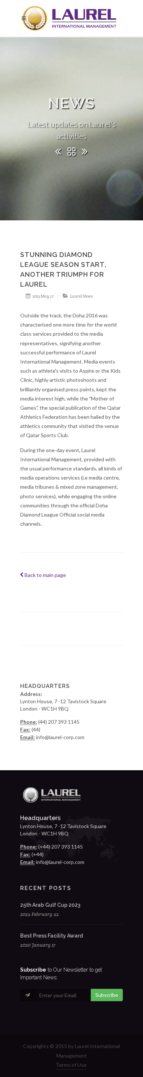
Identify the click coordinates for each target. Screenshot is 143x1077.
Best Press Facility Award (51, 936)
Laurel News (81, 296)
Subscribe (106, 995)
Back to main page (44, 575)
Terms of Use (71, 1065)
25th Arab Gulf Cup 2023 (50, 905)
